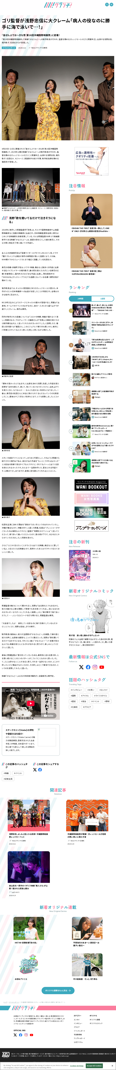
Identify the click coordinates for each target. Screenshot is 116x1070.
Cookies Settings (76, 1066)
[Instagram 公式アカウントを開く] (26, 1035)
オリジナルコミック (96, 1023)
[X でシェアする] (35, 770)
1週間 (102, 298)
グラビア (77, 1027)
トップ (5, 1002)
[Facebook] (88, 667)
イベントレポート (9, 48)
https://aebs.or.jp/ (63, 1056)
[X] (81, 667)
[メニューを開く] (111, 4)
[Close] (112, 1065)
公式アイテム (78, 1042)
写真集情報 (78, 1034)
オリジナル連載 (95, 1019)
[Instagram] (95, 667)
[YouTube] (101, 667)
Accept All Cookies (94, 1066)
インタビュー (78, 1023)
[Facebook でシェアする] (40, 770)
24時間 (80, 298)
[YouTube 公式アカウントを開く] (31, 1035)
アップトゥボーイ (79, 1038)
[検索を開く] (107, 4)
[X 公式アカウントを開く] (15, 1035)
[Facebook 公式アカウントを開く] (20, 1035)
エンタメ (76, 1019)
